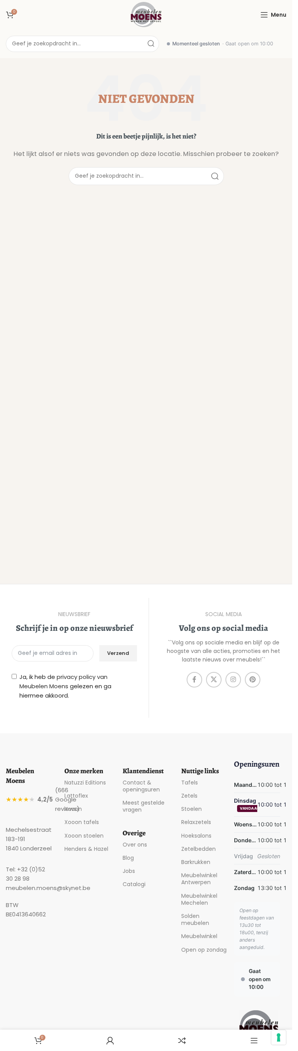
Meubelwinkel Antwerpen (199, 878)
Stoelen (191, 809)
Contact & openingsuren (141, 786)
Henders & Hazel (86, 849)
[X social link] (214, 679)
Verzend (118, 653)
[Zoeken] (151, 44)
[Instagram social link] (233, 679)
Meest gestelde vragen (144, 806)
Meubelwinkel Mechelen (199, 899)
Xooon (73, 809)
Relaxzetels (196, 822)
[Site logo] (146, 14)
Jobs (129, 871)
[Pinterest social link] (252, 679)
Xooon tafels (81, 822)
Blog (128, 858)
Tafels (189, 782)
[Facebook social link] (194, 679)
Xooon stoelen (84, 836)
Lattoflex (76, 796)
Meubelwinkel (199, 936)
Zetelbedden (198, 849)
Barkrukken (195, 862)
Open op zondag (204, 950)
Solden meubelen (195, 919)
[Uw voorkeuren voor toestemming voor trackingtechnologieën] (278, 1037)
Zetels (189, 796)
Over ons (135, 844)
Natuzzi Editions (85, 782)
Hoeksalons (196, 836)
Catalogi (134, 884)
